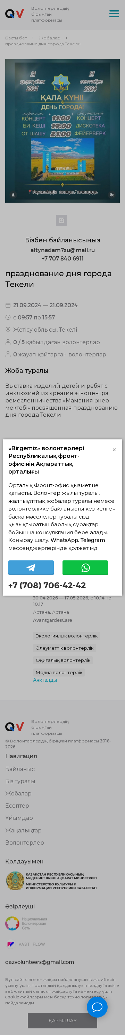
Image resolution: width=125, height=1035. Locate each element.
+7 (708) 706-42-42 (47, 585)
